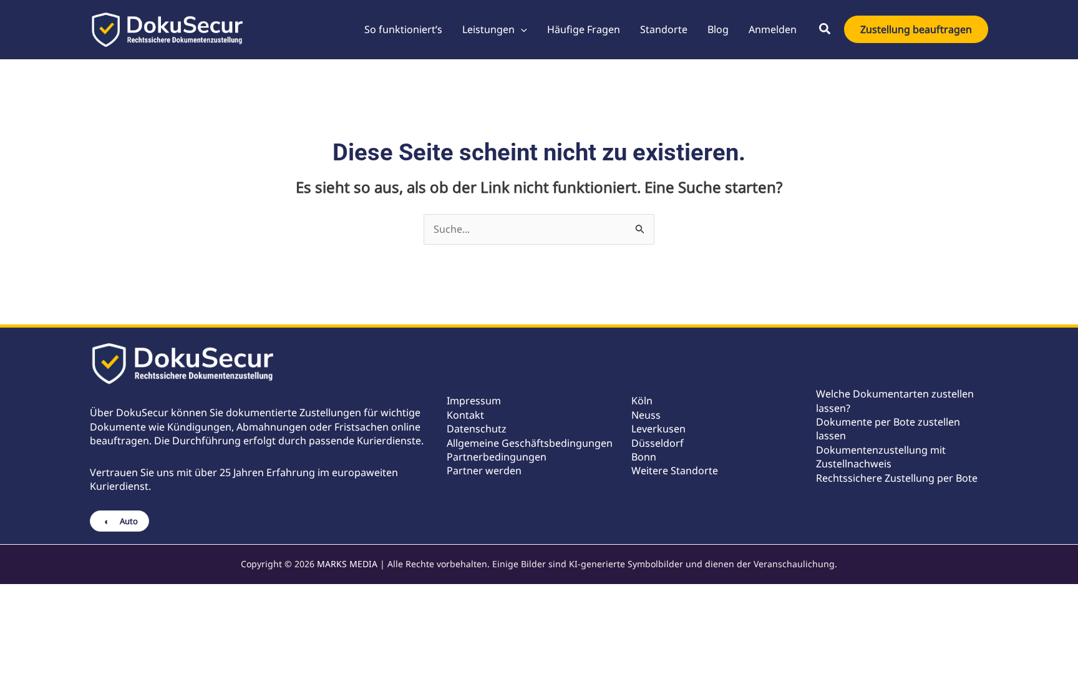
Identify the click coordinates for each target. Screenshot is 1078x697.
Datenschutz (477, 429)
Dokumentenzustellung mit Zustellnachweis (881, 456)
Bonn (643, 457)
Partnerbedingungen (496, 457)
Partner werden (484, 470)
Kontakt (465, 415)
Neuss (646, 415)
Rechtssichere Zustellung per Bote (897, 478)
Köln (642, 400)
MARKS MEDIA (347, 564)
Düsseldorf (657, 443)
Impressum (474, 400)
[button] (521, 29)
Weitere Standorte (674, 470)
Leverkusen (658, 429)
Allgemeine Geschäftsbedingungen (530, 443)
